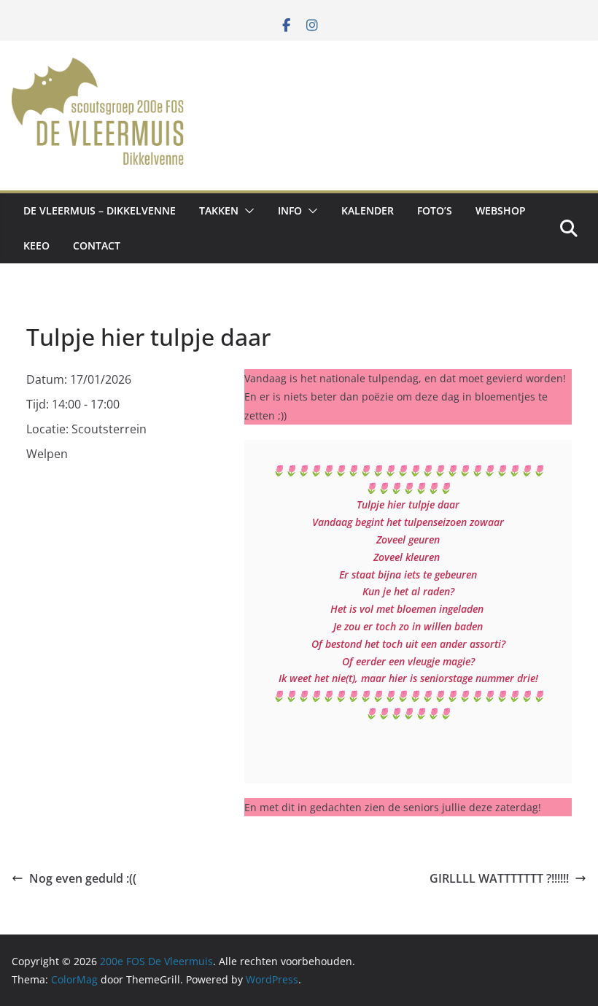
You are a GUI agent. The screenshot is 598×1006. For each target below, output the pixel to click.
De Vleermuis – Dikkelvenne (99, 210)
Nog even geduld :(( (82, 878)
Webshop (500, 210)
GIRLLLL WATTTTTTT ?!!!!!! (499, 878)
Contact (96, 245)
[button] (246, 211)
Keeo (36, 245)
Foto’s (434, 210)
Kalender (367, 210)
